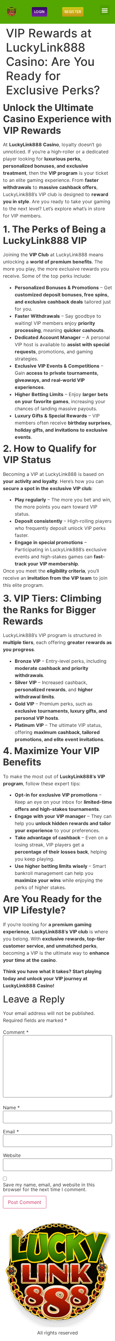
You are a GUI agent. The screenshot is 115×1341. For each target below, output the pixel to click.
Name (11, 1107)
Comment (16, 1032)
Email (11, 1131)
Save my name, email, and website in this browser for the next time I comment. (49, 1187)
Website (12, 1155)
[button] (105, 10)
